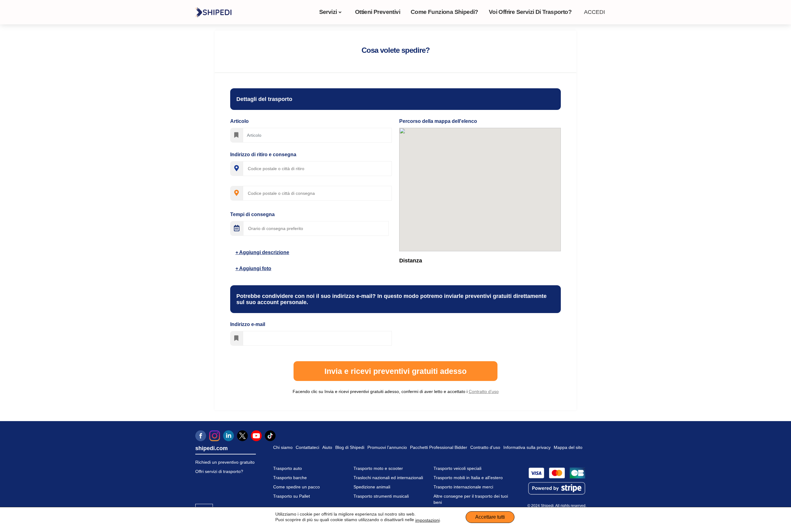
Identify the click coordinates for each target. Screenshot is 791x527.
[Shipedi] (213, 12)
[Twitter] (242, 435)
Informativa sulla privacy (527, 447)
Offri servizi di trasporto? (219, 471)
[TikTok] (270, 435)
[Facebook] (200, 435)
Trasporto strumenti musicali (381, 496)
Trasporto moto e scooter (378, 468)
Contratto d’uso (485, 447)
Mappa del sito (568, 447)
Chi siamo (283, 447)
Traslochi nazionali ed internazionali (388, 477)
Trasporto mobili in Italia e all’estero (468, 477)
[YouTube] (256, 435)
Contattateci (307, 447)
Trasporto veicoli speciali (457, 468)
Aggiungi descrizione (263, 252)
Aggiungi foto (254, 268)
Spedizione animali (371, 486)
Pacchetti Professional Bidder (438, 447)
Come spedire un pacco (296, 486)
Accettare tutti (490, 517)
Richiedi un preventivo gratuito (225, 462)
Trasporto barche (290, 477)
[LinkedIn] (228, 435)
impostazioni (427, 520)
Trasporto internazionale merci (463, 486)
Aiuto (327, 447)
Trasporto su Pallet (291, 496)
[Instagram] (214, 435)
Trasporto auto (287, 468)
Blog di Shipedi (349, 447)
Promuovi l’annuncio (387, 447)
